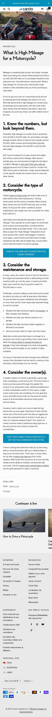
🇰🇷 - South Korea (10, 670)
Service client (34, 567)
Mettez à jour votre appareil (37, 577)
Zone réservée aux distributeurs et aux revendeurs (11, 620)
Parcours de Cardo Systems (11, 573)
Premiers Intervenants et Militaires (13, 651)
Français (27, 684)
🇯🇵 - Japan (7, 675)
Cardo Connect (35, 584)
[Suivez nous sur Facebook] (31, 627)
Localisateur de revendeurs (35, 594)
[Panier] (47, 12)
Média (5, 593)
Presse (6, 588)
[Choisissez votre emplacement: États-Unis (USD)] (42, 12)
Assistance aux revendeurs (9, 633)
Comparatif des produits (39, 572)
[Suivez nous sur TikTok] (31, 633)
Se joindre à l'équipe (12, 584)
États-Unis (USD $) (11, 684)
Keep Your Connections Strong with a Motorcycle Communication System (26, 441)
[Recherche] (9, 12)
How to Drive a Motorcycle (18, 539)
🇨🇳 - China (7, 665)
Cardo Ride (33, 588)
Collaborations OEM (11, 627)
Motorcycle (9, 49)
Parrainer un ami (9, 597)
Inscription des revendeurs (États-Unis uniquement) (12, 643)
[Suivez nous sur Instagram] (37, 627)
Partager (6, 494)
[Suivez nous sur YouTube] (43, 627)
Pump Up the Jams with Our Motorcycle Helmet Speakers (26, 255)
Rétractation (33, 605)
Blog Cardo (33, 600)
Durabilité (7, 579)
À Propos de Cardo (11, 567)
